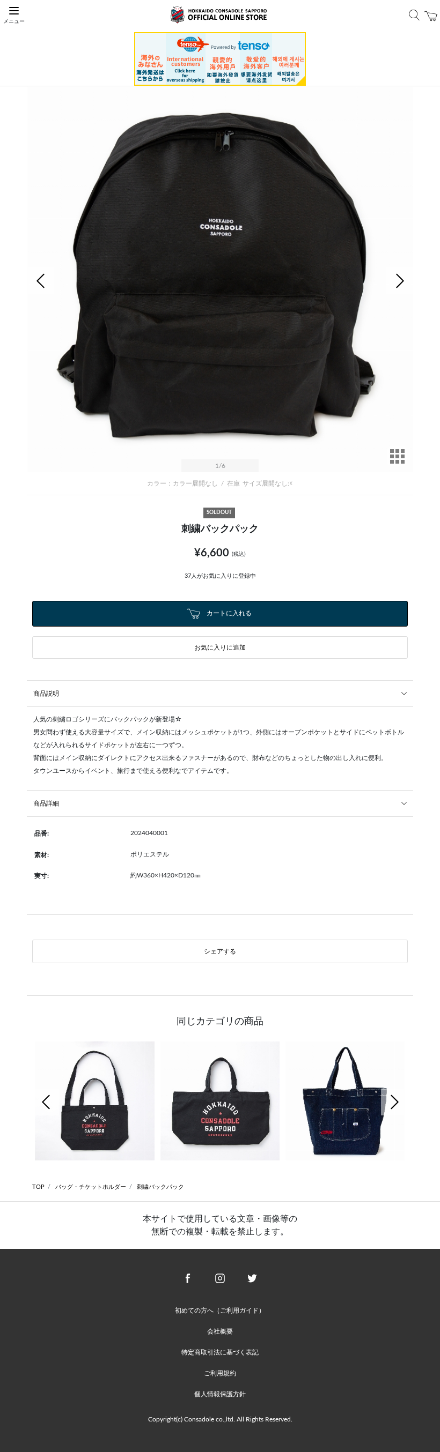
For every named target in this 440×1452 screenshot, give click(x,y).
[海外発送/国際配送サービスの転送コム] (220, 58)
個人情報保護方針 (220, 1394)
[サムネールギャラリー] (397, 463)
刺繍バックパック (160, 1187)
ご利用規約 (220, 1373)
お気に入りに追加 (220, 647)
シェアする (220, 951)
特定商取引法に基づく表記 (220, 1352)
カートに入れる (228, 613)
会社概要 (220, 1331)
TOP (38, 1187)
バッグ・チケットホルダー (90, 1187)
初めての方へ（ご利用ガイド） (220, 1310)
